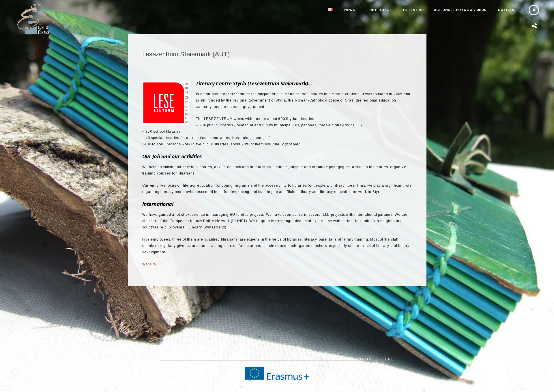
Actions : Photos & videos (460, 10)
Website (149, 264)
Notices (506, 10)
